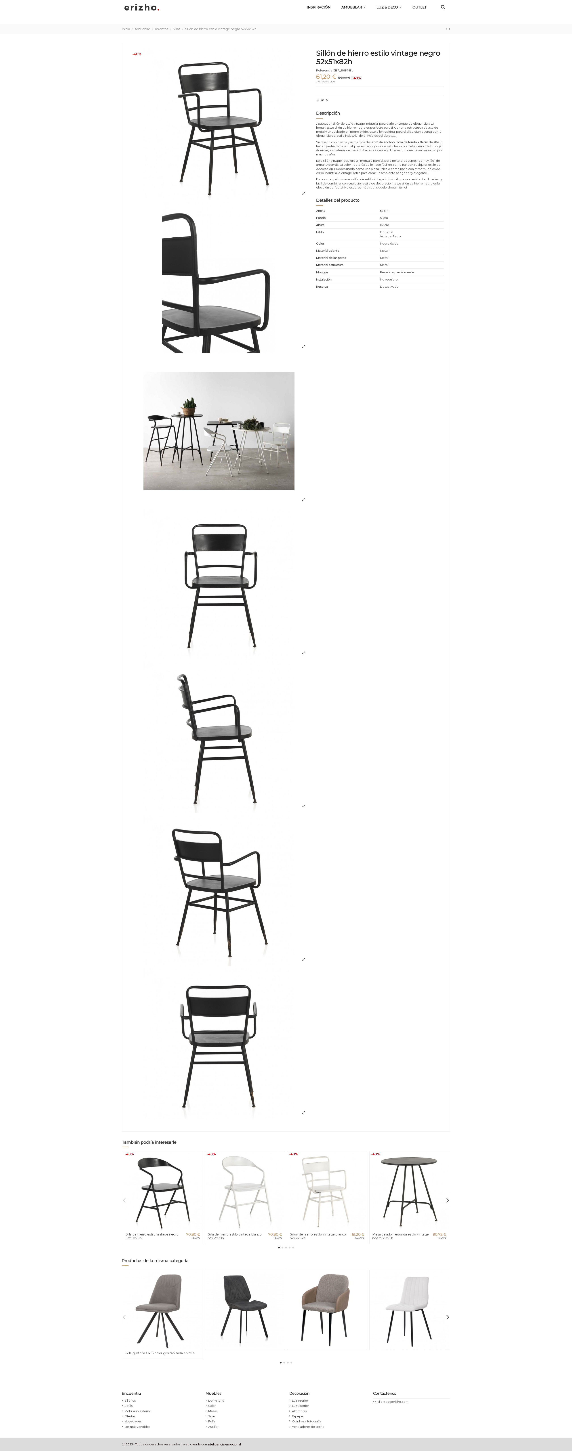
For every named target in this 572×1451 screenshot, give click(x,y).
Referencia (324, 70)
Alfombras (299, 1411)
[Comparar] (199, 1165)
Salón (212, 1405)
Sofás (128, 1405)
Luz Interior (300, 1400)
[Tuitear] (322, 100)
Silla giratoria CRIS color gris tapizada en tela (160, 1353)
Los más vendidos (137, 1426)
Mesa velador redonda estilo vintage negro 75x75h (400, 1236)
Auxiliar (213, 1426)
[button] (389, 7)
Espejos (297, 1416)
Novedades (132, 1421)
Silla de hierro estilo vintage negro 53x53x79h (152, 1236)
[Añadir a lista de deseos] (199, 1158)
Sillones (130, 1400)
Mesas (212, 1411)
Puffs (211, 1421)
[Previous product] (447, 28)
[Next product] (449, 28)
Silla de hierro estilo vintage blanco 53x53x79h (235, 1236)
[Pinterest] (327, 100)
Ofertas (129, 1416)
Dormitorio (216, 1400)
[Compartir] (318, 100)
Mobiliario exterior (137, 1411)
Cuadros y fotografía (306, 1421)
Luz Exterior (300, 1405)
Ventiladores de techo (308, 1426)
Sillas (211, 1416)
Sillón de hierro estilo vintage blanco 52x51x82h (318, 1236)
